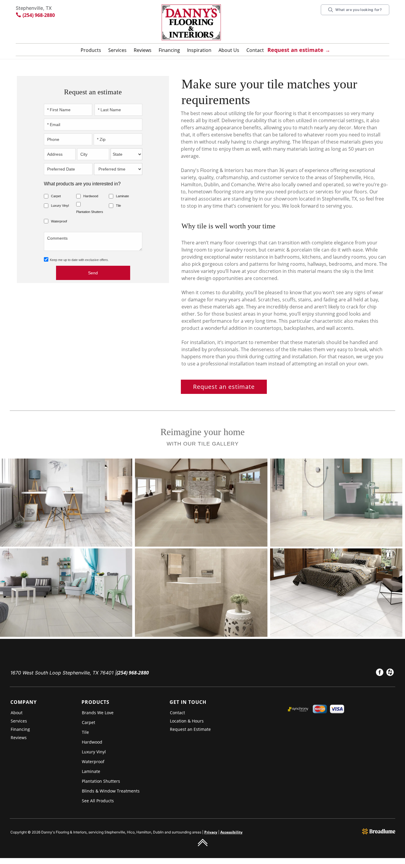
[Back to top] (203, 842)
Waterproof (59, 221)
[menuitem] (379, 673)
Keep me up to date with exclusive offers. (79, 260)
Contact (255, 50)
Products (91, 50)
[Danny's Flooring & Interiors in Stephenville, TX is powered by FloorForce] (378, 831)
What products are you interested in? (82, 183)
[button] (91, 51)
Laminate (122, 196)
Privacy (210, 832)
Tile (118, 205)
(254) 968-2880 (39, 15)
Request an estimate (224, 387)
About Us (229, 50)
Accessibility (231, 832)
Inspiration (199, 50)
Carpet (56, 196)
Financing (169, 50)
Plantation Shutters (89, 212)
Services (117, 50)
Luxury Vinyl (60, 205)
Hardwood (90, 196)
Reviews (143, 50)
